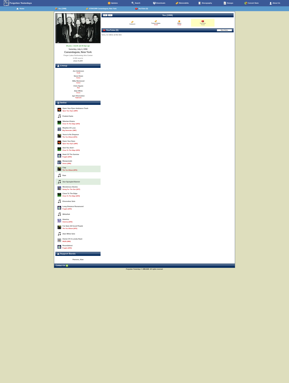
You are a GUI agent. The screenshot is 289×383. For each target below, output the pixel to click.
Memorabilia (184, 3)
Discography (206, 3)
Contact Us (61, 265)
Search (137, 3)
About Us (276, 3)
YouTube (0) (143, 8)
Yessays (229, 3)
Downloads (160, 3)
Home (21, 8)
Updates (114, 3)
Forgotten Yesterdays (20, 3)
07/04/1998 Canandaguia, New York (102, 8)
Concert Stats (253, 3)
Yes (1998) (61, 8)
